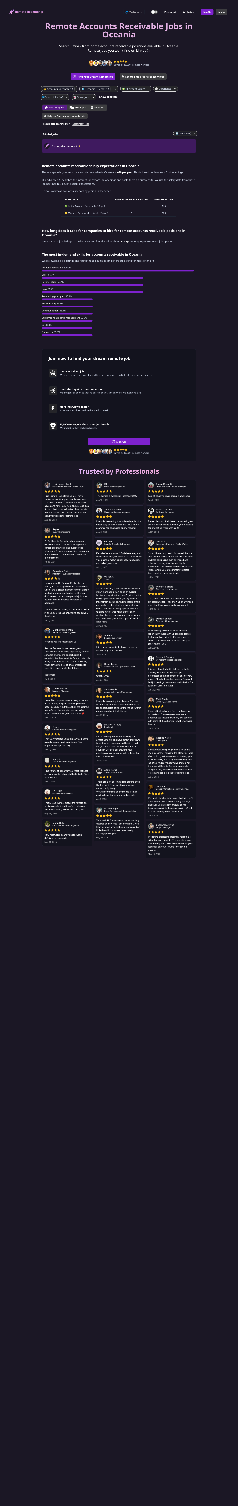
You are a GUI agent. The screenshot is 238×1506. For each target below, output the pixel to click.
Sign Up (207, 12)
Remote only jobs (57, 107)
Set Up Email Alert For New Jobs (144, 76)
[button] (72, 89)
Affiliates (188, 12)
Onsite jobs (99, 107)
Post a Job (170, 12)
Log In (221, 12)
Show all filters (108, 96)
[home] (26, 12)
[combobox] (75, 89)
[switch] (154, 12)
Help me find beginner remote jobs (66, 116)
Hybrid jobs (80, 107)
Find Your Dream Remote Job (95, 76)
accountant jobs (80, 123)
